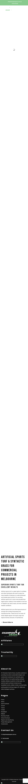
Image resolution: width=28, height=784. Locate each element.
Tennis (3, 707)
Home (2, 699)
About (2, 701)
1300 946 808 (15, 3)
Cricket (3, 709)
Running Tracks (5, 716)
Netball (3, 714)
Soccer (3, 705)
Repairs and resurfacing (7, 720)
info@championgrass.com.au (15, 1)
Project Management (6, 722)
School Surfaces (5, 718)
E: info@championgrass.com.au (8, 734)
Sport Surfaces (5, 703)
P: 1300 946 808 (5, 738)
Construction (4, 724)
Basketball (4, 711)
